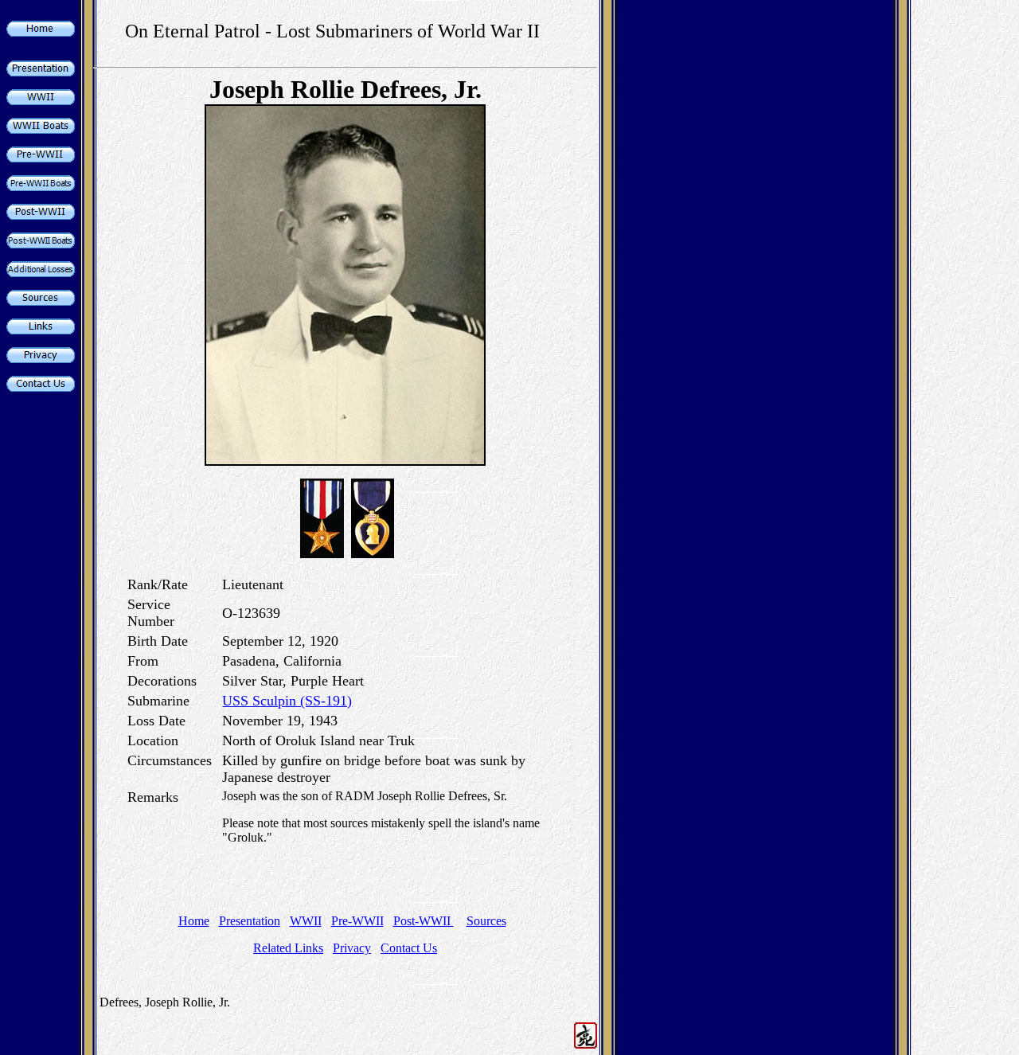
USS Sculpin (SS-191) (287, 701)
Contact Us (409, 948)
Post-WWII (423, 921)
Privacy (352, 948)
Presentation (249, 921)
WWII (306, 921)
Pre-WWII (357, 921)
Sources (486, 921)
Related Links (288, 948)
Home (193, 921)
